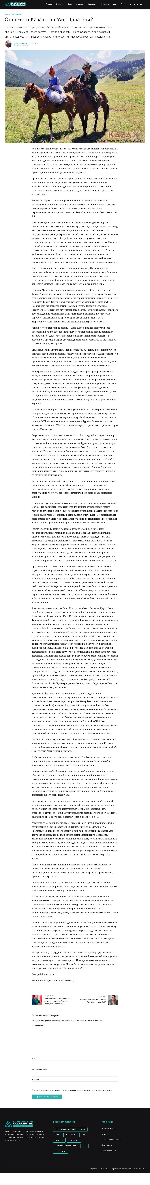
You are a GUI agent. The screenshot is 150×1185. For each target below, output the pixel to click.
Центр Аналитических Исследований (70, 1129)
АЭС (83, 1135)
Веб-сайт (35, 1080)
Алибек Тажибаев (20, 43)
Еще (123, 4)
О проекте (93, 1169)
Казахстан (74, 1140)
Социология (92, 4)
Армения (59, 1140)
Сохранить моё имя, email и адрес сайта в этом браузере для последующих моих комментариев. (73, 1090)
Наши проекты (107, 1145)
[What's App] (131, 4)
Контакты (104, 1169)
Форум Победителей (109, 1150)
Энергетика (60, 1151)
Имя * (34, 1059)
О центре (60, 4)
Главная (49, 4)
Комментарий (38, 1025)
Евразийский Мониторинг (111, 1139)
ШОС (57, 1135)
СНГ (84, 1146)
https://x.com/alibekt (22, 45)
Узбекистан (70, 1135)
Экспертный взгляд (75, 4)
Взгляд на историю (109, 4)
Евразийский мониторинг (66, 1146)
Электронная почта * (40, 1069)
